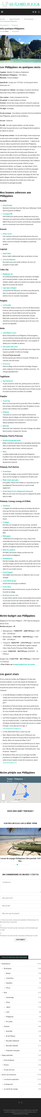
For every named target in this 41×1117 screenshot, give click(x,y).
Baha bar (6, 426)
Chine (23, 1002)
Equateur (23, 983)
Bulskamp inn (7, 558)
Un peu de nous (22, 1070)
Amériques (22, 968)
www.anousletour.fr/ (10, 763)
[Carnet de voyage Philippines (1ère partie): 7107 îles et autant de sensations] (20, 841)
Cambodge (23, 997)
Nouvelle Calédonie (23, 1041)
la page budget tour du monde (24, 664)
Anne (6, 31)
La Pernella (7, 305)
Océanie (22, 1026)
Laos (23, 1012)
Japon (23, 1007)
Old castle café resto (10, 347)
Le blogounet (22, 1084)
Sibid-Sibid (7, 253)
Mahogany (6, 536)
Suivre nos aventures (21, 1075)
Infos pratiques (29, 19)
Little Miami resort (9, 333)
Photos (22, 1065)
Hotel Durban (7, 205)
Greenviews (7, 471)
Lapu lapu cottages (10, 288)
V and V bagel (7, 572)
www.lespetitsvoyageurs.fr (12, 728)
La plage (6, 522)
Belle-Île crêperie (9, 550)
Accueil (2, 19)
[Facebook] (33, 12)
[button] (2, 846)
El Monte (6, 412)
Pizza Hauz (7, 587)
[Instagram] (35, 12)
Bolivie (23, 973)
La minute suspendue (22, 1079)
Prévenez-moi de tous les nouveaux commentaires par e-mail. (19, 929)
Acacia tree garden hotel (12, 440)
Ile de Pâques (23, 1036)
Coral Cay (6, 401)
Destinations (21, 964)
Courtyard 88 (7, 214)
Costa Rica (23, 978)
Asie (22, 992)
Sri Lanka (23, 1021)
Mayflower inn (8, 274)
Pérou (23, 988)
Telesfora (6, 506)
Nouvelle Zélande (23, 1046)
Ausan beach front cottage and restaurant (18, 491)
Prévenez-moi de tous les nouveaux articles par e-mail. (19, 936)
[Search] (39, 12)
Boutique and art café (10, 595)
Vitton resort (7, 234)
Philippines (23, 1017)
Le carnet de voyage (22, 1089)
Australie (23, 1031)
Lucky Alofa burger (9, 581)
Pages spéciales (14, 19)
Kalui (4, 452)
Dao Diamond (8, 381)
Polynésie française (23, 1050)
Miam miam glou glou (11, 480)
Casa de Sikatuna (9, 259)
